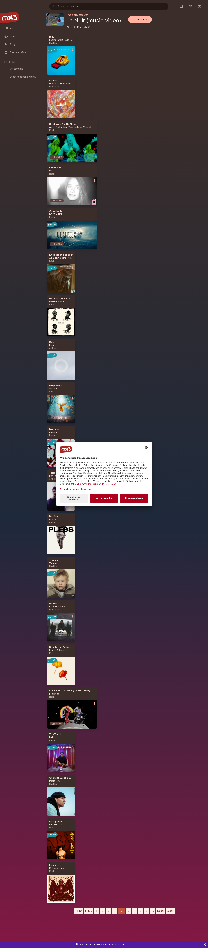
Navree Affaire (56, 301)
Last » (170, 910)
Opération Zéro (57, 606)
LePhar (52, 737)
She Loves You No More (62, 124)
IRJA (51, 345)
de (190, 6)
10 (153, 910)
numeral (53, 432)
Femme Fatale (81, 26)
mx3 (51, 170)
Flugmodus (55, 385)
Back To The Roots (60, 298)
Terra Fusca (56, 472)
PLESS (52, 519)
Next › (160, 910)
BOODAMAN (55, 214)
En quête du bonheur (61, 254)
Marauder (54, 429)
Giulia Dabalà (55, 824)
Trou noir (54, 560)
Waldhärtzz (55, 388)
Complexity (55, 211)
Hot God (53, 516)
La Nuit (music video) (93, 20)
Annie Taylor (55, 127)
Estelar (53, 865)
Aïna (51, 258)
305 (51, 342)
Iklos (51, 83)
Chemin (53, 80)
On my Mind (56, 821)
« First (78, 910)
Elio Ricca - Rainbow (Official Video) (69, 690)
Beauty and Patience (61, 647)
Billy (51, 37)
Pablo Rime (55, 781)
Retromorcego (56, 868)
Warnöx (53, 563)
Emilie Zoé (55, 167)
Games (53, 603)
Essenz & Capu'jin (58, 650)
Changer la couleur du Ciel (64, 778)
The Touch (55, 734)
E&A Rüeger (55, 475)
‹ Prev (88, 910)
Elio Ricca (54, 693)
